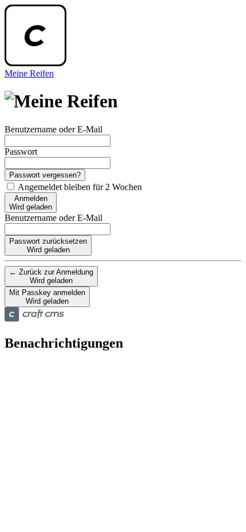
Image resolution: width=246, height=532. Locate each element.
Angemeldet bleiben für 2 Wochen (79, 187)
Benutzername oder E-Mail (53, 129)
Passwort (21, 151)
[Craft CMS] (34, 319)
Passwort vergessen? (45, 175)
